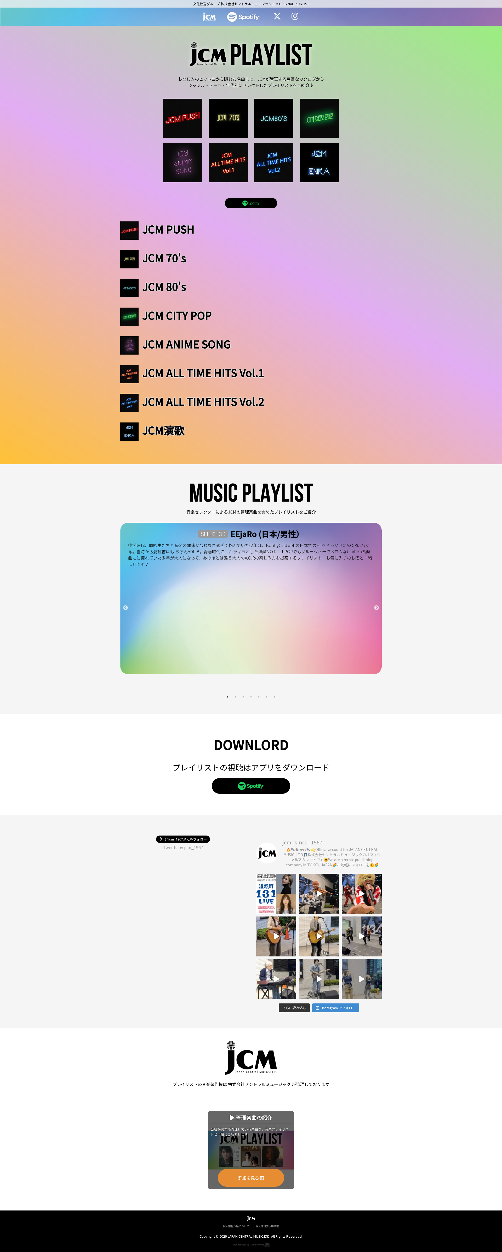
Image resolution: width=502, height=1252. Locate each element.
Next (376, 607)
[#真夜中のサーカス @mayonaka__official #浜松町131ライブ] (362, 894)
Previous (125, 607)
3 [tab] (243, 697)
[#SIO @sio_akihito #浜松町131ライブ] (319, 936)
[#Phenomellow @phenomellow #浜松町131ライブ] (362, 979)
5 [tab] (258, 697)
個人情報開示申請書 (267, 1226)
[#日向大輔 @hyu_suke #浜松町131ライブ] (319, 979)
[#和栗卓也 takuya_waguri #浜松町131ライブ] (276, 979)
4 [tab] (251, 697)
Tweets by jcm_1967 (183, 847)
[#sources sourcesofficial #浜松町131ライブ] (319, 894)
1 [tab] (227, 697)
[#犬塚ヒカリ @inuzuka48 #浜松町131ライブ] (276, 936)
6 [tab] (266, 697)
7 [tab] (274, 697)
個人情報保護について (236, 1226)
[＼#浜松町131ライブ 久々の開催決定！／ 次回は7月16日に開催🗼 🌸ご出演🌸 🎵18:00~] (276, 894)
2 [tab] (235, 697)
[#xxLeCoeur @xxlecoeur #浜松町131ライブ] (362, 936)
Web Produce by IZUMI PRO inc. (249, 1244)
